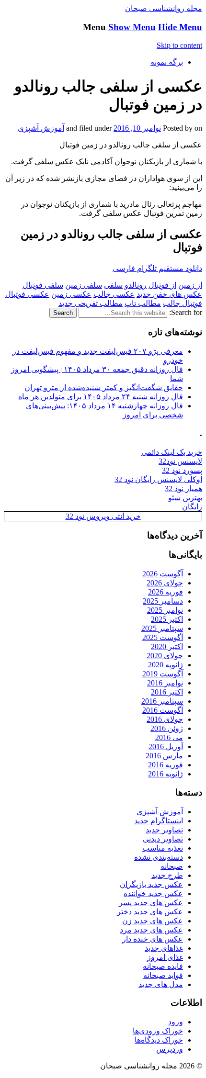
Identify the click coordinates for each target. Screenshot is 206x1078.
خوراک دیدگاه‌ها (159, 1040)
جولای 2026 (165, 583)
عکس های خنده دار (152, 939)
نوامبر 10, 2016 (137, 128)
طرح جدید (167, 875)
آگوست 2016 (162, 710)
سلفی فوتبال (43, 285)
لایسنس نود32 (180, 461)
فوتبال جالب (182, 303)
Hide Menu (180, 27)
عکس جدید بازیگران (151, 884)
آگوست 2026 (162, 574)
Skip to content (179, 45)
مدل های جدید (160, 984)
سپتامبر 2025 (162, 628)
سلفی (113, 285)
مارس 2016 (164, 756)
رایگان (192, 507)
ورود (175, 1022)
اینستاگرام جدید (158, 821)
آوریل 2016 (166, 746)
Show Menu (132, 27)
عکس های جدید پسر (151, 902)
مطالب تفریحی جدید (90, 303)
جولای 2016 (165, 719)
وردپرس (169, 1049)
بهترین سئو (185, 498)
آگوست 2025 (162, 637)
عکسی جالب (114, 294)
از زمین (190, 285)
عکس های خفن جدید (169, 294)
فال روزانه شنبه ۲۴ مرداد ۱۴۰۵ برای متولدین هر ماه (100, 397)
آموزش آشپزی (41, 128)
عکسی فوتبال (27, 294)
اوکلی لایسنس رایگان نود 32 (158, 479)
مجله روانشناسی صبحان (163, 8)
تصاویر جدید (164, 830)
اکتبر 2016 (167, 692)
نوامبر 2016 (165, 683)
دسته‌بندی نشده (158, 857)
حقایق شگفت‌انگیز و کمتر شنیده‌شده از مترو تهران (103, 387)
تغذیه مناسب (162, 848)
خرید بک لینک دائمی (171, 452)
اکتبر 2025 (167, 619)
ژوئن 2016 (166, 728)
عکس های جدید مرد (151, 930)
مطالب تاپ (143, 303)
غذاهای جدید (164, 948)
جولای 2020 (165, 655)
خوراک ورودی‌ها (158, 1031)
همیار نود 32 (183, 488)
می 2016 (169, 737)
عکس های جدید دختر (150, 912)
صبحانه (171, 866)
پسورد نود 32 (182, 470)
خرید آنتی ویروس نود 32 (103, 516)
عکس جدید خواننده (153, 893)
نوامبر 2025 (165, 610)
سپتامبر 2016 (162, 701)
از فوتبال (162, 285)
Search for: (185, 312)
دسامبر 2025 (163, 601)
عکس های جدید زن (152, 921)
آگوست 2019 (162, 674)
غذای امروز (165, 957)
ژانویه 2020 (165, 665)
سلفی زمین (83, 285)
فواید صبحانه (163, 975)
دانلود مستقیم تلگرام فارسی (157, 268)
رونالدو (136, 285)
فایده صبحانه (163, 966)
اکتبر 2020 (167, 646)
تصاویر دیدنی (163, 839)
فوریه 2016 (165, 765)
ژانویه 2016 (165, 774)
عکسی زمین (71, 294)
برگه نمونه (166, 62)
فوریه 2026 (165, 592)
